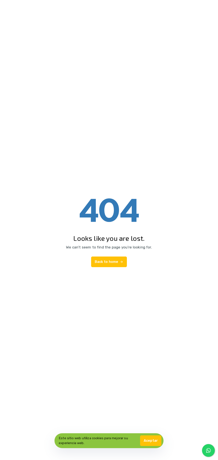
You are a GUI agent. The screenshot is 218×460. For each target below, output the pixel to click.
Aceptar (151, 441)
